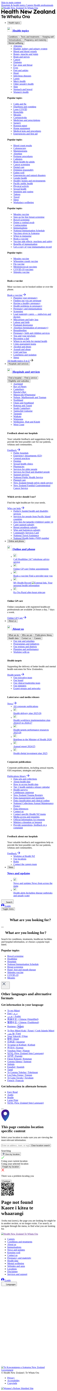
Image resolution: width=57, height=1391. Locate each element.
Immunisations (15, 40)
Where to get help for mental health (30, 341)
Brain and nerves (21, 57)
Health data (14, 638)
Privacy (11, 1378)
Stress (16, 357)
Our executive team (22, 677)
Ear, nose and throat (22, 65)
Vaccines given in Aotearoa (26, 233)
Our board (18, 680)
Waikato (17, 416)
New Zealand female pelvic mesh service (33, 482)
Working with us (21, 652)
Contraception (20, 225)
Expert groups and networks (26, 688)
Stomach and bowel (22, 89)
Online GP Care (15, 618)
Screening (18, 311)
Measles (17, 115)
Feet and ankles (20, 70)
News (10, 703)
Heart (16, 73)
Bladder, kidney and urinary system (30, 48)
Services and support (17, 1274)
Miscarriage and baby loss (25, 319)
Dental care (18, 167)
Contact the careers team (25, 864)
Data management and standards (28, 798)
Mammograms (20, 151)
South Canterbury (21, 408)
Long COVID (20, 109)
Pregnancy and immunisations (27, 308)
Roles (16, 861)
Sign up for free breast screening (28, 217)
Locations (12, 1269)
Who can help (14, 508)
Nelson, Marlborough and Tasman (29, 397)
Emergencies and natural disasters (29, 175)
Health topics (14, 23)
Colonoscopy (19, 148)
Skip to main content (11, 2)
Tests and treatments (30, 37)
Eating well (18, 172)
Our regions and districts (25, 646)
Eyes (15, 67)
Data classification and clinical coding (31, 800)
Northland (18, 400)
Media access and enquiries (26, 817)
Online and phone (16, 541)
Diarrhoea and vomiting (24, 106)
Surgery (17, 123)
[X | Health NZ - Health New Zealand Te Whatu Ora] (3, 1364)
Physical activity (21, 186)
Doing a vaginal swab (23, 222)
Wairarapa (18, 419)
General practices (21, 458)
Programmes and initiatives (26, 644)
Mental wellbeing (16, 43)
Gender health (20, 178)
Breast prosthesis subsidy (25, 527)
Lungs (16, 78)
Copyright (12, 1383)
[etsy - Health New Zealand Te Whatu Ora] (28, 1352)
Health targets (14, 675)
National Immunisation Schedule (29, 230)
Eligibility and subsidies (19, 381)
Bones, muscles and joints (25, 54)
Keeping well (48, 37)
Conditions (13, 37)
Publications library (43, 635)
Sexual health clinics (23, 464)
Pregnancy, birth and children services (31, 333)
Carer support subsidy (23, 524)
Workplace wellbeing (23, 202)
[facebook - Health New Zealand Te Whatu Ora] (3, 1289)
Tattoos (16, 194)
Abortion (17, 153)
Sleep (16, 199)
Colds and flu (19, 104)
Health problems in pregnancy (27, 306)
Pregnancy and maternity (35, 40)
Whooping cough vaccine (25, 261)
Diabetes (17, 62)
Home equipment (21, 128)
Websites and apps (16, 1266)
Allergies (17, 46)
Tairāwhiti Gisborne (23, 411)
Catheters (17, 159)
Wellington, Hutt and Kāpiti (26, 422)
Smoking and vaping (23, 191)
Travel (16, 197)
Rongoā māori (20, 125)
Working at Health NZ (24, 856)
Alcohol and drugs (22, 346)
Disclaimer (12, 1271)
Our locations (19, 859)
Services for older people (25, 469)
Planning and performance (26, 649)
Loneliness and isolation (24, 355)
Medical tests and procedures (27, 131)
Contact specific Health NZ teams (29, 814)
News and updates (16, 1250)
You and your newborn (24, 336)
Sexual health (19, 189)
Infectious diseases (22, 76)
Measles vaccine (21, 214)
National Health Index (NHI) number (31, 538)
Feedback (12, 450)
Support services (21, 474)
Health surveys (20, 789)
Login (7, 906)
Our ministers (19, 685)
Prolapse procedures (23, 156)
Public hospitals (20, 453)
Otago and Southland (23, 403)
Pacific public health (23, 183)
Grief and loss (20, 352)
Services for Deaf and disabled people (31, 472)
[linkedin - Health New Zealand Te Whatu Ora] (3, 1297)
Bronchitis (18, 112)
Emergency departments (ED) (27, 455)
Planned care (19, 480)
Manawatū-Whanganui (24, 394)
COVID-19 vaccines (23, 269)
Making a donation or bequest (27, 822)
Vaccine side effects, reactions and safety (32, 241)
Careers (30, 5)
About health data (21, 781)
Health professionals (43, 5)
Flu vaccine (18, 264)
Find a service (30, 378)
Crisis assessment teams (24, 344)
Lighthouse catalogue (23, 792)
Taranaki (17, 413)
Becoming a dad (21, 338)
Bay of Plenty (20, 386)
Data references (20, 808)
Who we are (27, 635)
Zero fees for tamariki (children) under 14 (33, 522)
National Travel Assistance (26, 535)
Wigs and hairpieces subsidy (26, 530)
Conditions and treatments (19, 1241)
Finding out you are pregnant (27, 300)
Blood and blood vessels (25, 51)
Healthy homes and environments (29, 180)
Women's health (21, 92)
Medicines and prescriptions (26, 120)
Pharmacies (18, 466)
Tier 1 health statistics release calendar (31, 787)
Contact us (26, 638)
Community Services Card (26, 532)
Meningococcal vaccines (25, 266)
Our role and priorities (24, 641)
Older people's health (23, 84)
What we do (14, 635)
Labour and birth (21, 322)
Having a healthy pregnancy (26, 303)
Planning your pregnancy (25, 298)
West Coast (18, 424)
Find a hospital (15, 378)
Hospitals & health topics (13, 5)
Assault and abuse (22, 349)
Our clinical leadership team (26, 683)
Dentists (17, 461)
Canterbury (18, 389)
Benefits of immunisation (25, 244)
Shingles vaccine (21, 272)
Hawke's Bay (19, 392)
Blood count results (22, 145)
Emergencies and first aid (25, 133)
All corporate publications (25, 706)
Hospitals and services (19, 364)
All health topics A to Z (18, 361)
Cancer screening (21, 164)
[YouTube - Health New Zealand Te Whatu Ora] (3, 1356)
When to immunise (22, 236)
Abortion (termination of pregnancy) (30, 327)
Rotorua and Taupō (22, 405)
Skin (15, 86)
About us (12, 621)
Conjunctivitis (20, 117)
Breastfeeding (20, 330)
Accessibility (13, 1380)
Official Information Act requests (29, 819)
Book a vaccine (20, 238)
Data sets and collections (25, 779)
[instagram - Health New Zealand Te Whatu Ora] (3, 1293)
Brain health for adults (24, 161)
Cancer (16, 59)
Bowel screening (21, 219)
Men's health (19, 81)
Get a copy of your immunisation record (32, 247)
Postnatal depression (23, 325)
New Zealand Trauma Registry (28, 795)
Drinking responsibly (23, 170)
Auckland (18, 384)
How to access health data (25, 784)
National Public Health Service (28, 477)
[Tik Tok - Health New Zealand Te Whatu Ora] (3, 1360)
